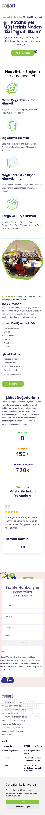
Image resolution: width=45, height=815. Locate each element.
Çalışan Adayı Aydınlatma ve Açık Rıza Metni (32, 771)
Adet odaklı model (11, 359)
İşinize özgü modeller (13, 374)
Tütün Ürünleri (9, 335)
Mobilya (7, 339)
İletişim (7, 761)
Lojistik (7, 332)
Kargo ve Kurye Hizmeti (19, 216)
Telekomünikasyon (11, 328)
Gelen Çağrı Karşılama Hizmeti (18, 102)
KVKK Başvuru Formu (33, 749)
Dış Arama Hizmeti (15, 138)
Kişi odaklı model (11, 363)
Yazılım (7, 347)
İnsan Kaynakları (11, 753)
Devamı (13, 384)
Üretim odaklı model (12, 366)
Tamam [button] (23, 802)
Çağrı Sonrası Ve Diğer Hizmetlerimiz (18, 177)
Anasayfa (8, 749)
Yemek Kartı (9, 343)
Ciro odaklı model (11, 370)
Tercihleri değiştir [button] (22, 807)
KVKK (6, 768)
